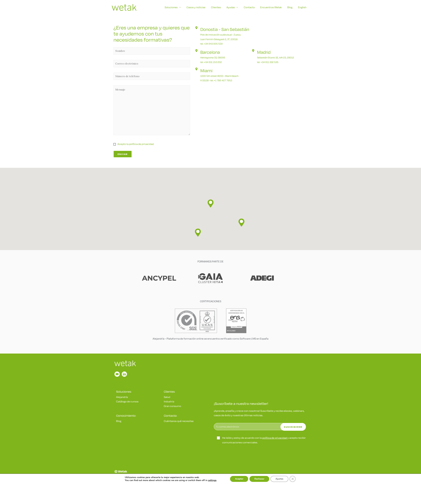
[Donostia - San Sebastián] (196, 27)
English (302, 7)
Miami (206, 70)
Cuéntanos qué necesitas (179, 421)
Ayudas (230, 7)
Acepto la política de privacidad (135, 144)
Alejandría (122, 397)
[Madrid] (253, 50)
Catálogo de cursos (127, 401)
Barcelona (210, 52)
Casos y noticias (195, 7)
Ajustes (279, 478)
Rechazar (259, 478)
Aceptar (239, 478)
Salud (167, 397)
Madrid (264, 52)
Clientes (216, 7)
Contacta (249, 7)
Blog (289, 7)
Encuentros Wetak (271, 7)
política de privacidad (274, 437)
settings (212, 480)
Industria (169, 401)
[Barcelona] (196, 50)
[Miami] (196, 69)
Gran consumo (172, 406)
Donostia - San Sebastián (224, 29)
